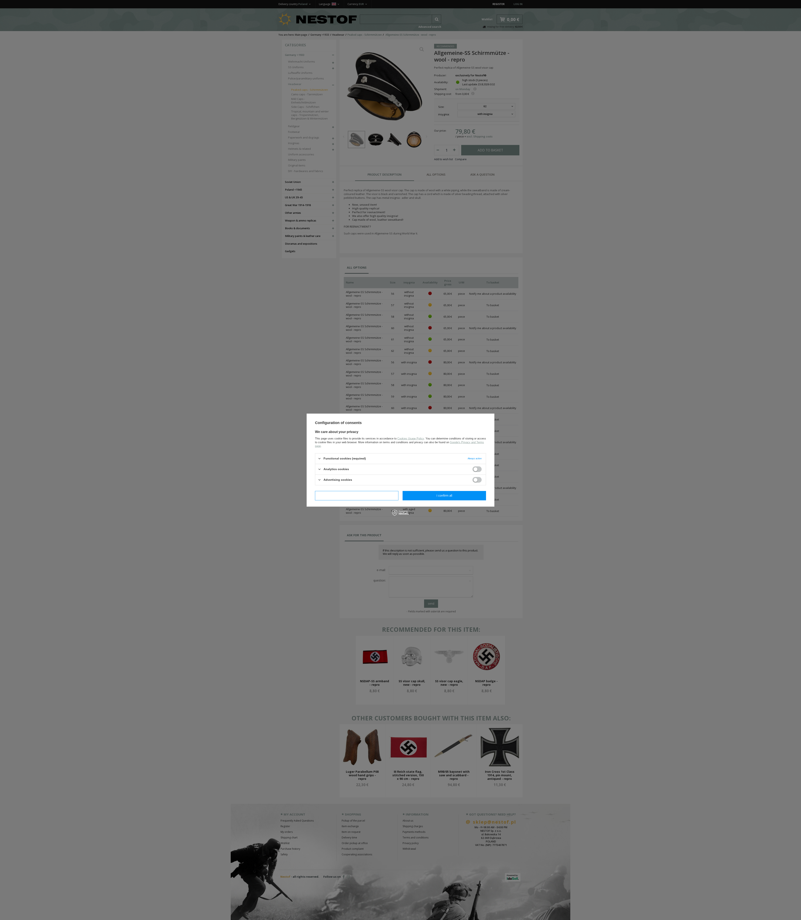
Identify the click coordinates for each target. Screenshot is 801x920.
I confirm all (444, 495)
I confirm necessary (357, 495)
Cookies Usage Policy (410, 438)
